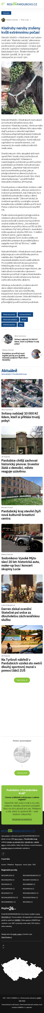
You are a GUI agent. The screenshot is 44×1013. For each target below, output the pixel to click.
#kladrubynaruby (9, 314)
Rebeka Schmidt (12, 20)
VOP (20, 1001)
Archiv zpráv (27, 865)
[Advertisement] (22, 710)
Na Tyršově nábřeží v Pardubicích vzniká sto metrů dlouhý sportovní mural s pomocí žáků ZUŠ (21, 665)
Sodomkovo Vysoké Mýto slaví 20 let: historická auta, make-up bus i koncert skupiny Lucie (20, 563)
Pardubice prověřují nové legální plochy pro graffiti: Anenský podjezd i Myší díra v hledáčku (15, 356)
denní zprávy (19, 839)
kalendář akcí (29, 842)
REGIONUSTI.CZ (7, 893)
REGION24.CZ (28, 902)
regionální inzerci (6, 848)
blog (20, 325)
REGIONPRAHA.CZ (8, 889)
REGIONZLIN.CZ (28, 889)
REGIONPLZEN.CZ (7, 875)
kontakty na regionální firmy (15, 842)
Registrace (18, 865)
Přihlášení (10, 865)
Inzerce (3, 865)
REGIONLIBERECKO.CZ (9, 897)
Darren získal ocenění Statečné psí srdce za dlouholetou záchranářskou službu (20, 614)
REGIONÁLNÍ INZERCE (22, 819)
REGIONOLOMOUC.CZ (30, 893)
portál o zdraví (17, 934)
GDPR (39, 998)
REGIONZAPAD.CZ (7, 880)
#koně (24, 319)
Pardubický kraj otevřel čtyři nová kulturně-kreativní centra (21, 514)
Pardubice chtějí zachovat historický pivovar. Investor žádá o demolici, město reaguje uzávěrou (20, 465)
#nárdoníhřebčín (25, 314)
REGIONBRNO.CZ (29, 884)
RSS (34, 865)
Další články (21, 680)
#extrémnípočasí (9, 325)
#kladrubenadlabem (10, 319)
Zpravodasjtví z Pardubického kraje (14, 374)
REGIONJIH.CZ (6, 884)
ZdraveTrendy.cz (6, 937)
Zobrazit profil (22, 773)
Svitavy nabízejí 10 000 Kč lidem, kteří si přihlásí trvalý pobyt (26, 341)
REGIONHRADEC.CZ (8, 902)
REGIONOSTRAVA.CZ (30, 897)
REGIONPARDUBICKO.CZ (32, 875)
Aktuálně (6, 13)
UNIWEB (17, 920)
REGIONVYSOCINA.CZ (31, 880)
